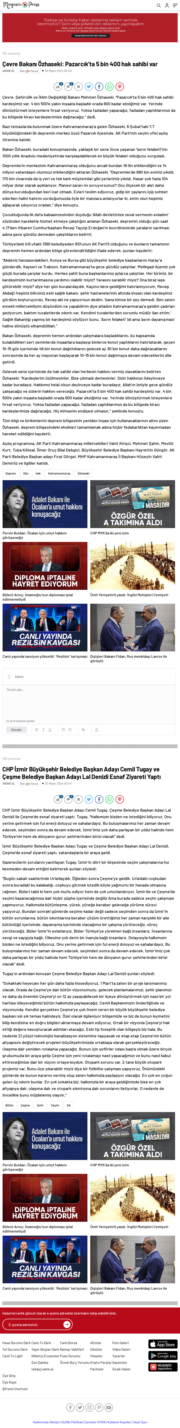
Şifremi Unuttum (15, 1389)
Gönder (16, 730)
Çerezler (90, 1422)
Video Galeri (121, 1349)
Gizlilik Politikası (72, 1422)
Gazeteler (119, 1362)
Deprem (10, 473)
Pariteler (97, 1369)
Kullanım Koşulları (119, 1422)
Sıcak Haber (121, 1369)
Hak (38, 473)
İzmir (40, 1105)
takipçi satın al (42, 1369)
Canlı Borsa (68, 1343)
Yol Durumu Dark (15, 1349)
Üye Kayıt (9, 1382)
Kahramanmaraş (59, 473)
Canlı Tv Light (12, 1356)
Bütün (9, 1105)
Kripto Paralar (101, 1362)
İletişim (55, 1422)
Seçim (55, 1105)
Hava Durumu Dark (16, 1343)
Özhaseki (84, 473)
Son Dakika (39, 1362)
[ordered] (63, 729)
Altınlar (95, 1343)
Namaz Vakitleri (72, 1349)
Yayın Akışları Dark (45, 1349)
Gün (25, 473)
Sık (69, 1105)
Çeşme (25, 1105)
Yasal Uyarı (140, 1422)
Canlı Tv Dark (41, 1343)
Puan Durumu (70, 1356)
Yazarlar (118, 1356)
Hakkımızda (41, 1422)
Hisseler (96, 1356)
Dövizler (96, 1349)
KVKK (102, 1422)
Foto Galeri (120, 1343)
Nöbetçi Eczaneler (45, 1356)
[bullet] (70, 729)
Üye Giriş (8, 1376)
